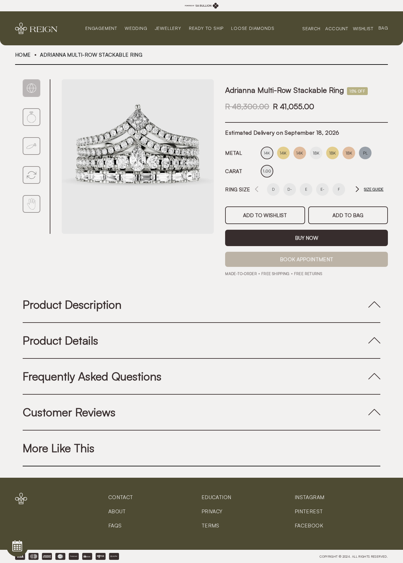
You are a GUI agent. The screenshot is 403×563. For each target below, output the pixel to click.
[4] (31, 204)
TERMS (210, 525)
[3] (31, 175)
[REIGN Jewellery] (38, 28)
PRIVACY (212, 511)
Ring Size (237, 189)
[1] (31, 117)
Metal (233, 153)
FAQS (115, 525)
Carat (233, 171)
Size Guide (373, 189)
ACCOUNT (336, 28)
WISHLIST (363, 28)
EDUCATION (216, 497)
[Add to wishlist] (265, 215)
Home (23, 55)
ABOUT (117, 511)
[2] (31, 146)
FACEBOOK (309, 525)
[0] (31, 88)
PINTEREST (309, 511)
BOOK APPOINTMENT (306, 259)
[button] (357, 189)
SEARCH (311, 28)
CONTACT (120, 497)
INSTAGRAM (309, 497)
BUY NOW (306, 238)
